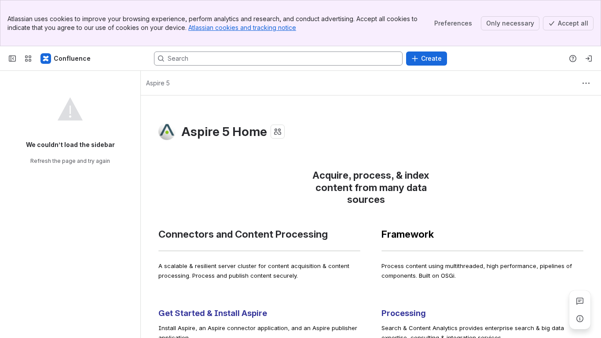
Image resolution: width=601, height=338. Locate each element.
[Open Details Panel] (580, 319)
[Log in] (589, 58)
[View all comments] (580, 301)
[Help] (573, 58)
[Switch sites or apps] (28, 58)
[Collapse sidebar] (12, 58)
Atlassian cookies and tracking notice (242, 27)
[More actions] (586, 83)
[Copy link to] (387, 200)
